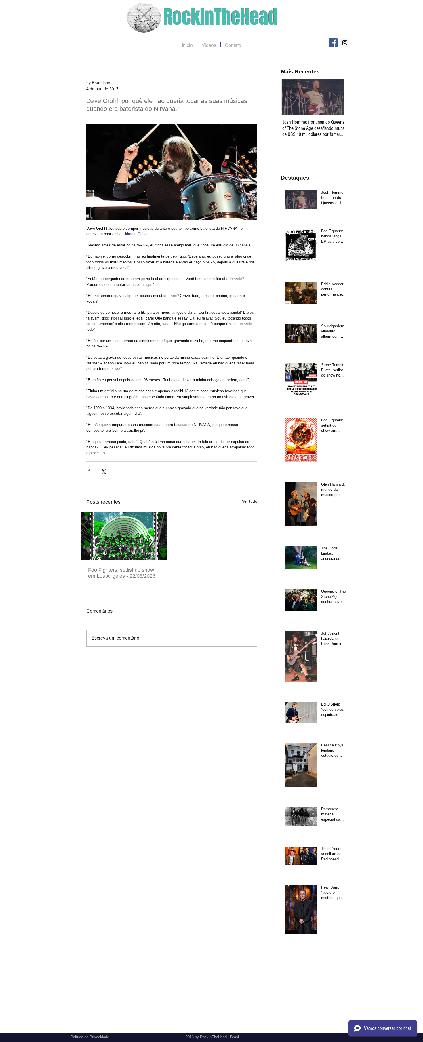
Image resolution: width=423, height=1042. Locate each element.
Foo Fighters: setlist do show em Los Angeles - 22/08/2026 (121, 573)
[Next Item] (335, 96)
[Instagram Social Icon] (344, 42)
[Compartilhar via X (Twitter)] (103, 471)
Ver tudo (249, 501)
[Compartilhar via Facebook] (89, 471)
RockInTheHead (220, 17)
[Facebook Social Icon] (333, 42)
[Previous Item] (290, 96)
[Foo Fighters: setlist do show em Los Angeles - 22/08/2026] (124, 536)
